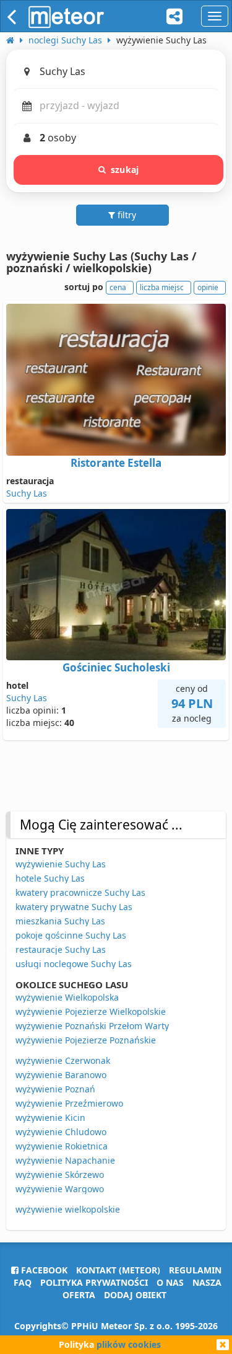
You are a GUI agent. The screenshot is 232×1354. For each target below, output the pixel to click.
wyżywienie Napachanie (65, 1160)
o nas (170, 1282)
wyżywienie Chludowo (60, 1132)
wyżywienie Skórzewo (59, 1174)
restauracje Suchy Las (60, 949)
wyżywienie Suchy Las (60, 864)
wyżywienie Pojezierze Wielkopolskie (90, 1011)
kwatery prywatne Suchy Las (73, 907)
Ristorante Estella (116, 463)
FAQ (23, 1282)
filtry (125, 215)
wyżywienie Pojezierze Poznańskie (85, 1040)
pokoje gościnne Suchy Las (70, 935)
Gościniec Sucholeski (116, 667)
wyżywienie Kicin (50, 1117)
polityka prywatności (94, 1282)
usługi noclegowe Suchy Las (73, 964)
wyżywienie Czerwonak (62, 1060)
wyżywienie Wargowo (59, 1189)
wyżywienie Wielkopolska (67, 997)
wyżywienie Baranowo (60, 1075)
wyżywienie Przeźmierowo (69, 1103)
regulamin (195, 1270)
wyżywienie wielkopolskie (67, 1209)
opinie (207, 287)
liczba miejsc (162, 287)
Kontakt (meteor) (118, 1270)
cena (118, 287)
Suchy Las (26, 493)
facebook (43, 1270)
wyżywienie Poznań (55, 1089)
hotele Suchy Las (50, 878)
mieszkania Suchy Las (60, 921)
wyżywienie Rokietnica (61, 1146)
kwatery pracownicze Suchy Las (80, 892)
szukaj (125, 169)
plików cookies (129, 1344)
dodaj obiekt (135, 1295)
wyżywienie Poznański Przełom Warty (92, 1026)
